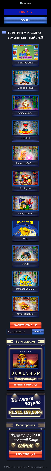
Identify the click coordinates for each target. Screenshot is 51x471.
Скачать (25, 12)
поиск (37, 332)
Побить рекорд (25, 384)
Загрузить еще (25, 325)
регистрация (25, 454)
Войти (25, 20)
